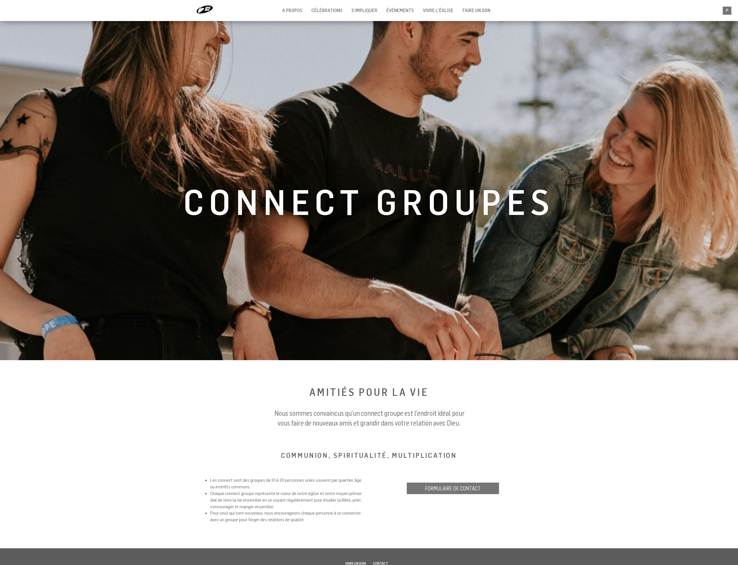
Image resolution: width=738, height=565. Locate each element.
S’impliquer (364, 10)
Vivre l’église (438, 10)
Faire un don (476, 10)
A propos (292, 10)
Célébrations (326, 10)
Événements (400, 10)
